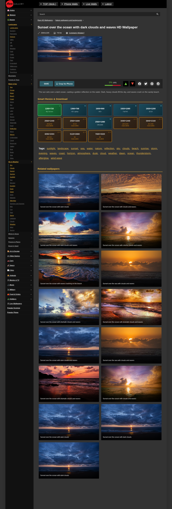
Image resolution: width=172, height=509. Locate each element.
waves (53, 153)
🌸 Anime (11, 10)
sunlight (51, 148)
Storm (12, 215)
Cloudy (12, 221)
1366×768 (75, 108)
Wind (11, 227)
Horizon (12, 36)
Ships (12, 158)
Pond (11, 125)
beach (135, 148)
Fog (11, 209)
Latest (108, 4)
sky (118, 148)
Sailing (12, 146)
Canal (12, 140)
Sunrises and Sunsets (17, 203)
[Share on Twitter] (145, 83)
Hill (11, 42)
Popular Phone (12, 312)
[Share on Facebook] (139, 83)
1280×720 (49, 108)
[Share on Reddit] (158, 83)
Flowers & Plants (14, 242)
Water (12, 93)
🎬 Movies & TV (13, 280)
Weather (12, 224)
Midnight (12, 198)
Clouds (12, 168)
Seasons (11, 238)
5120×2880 (75, 134)
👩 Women (11, 15)
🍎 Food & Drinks (14, 294)
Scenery (12, 31)
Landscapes (12, 24)
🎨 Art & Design (13, 251)
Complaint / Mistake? (76, 33)
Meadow (12, 48)
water (90, 148)
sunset (74, 148)
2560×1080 (100, 122)
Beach (12, 96)
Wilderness (13, 66)
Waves (12, 134)
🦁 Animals (11, 275)
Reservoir (13, 143)
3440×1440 (125, 121)
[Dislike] (132, 83)
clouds (125, 148)
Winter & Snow (13, 234)
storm (154, 148)
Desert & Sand (13, 246)
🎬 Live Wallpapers (14, 304)
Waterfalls (13, 123)
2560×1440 (49, 121)
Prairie (12, 57)
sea (82, 148)
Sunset (12, 171)
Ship (11, 155)
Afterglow (13, 200)
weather (112, 153)
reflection (109, 148)
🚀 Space (11, 265)
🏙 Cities (10, 270)
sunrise (145, 148)
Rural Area (13, 72)
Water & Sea (12, 84)
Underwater (14, 137)
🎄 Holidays (11, 299)
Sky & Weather (13, 162)
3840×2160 (151, 121)
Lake (11, 111)
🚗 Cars (10, 261)
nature (98, 148)
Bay (11, 105)
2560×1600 (75, 121)
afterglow (43, 158)
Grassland (13, 63)
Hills (11, 45)
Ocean (12, 90)
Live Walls (91, 4)
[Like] (125, 83)
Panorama (13, 34)
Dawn (12, 192)
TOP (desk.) (49, 4)
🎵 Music (10, 285)
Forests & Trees (13, 80)
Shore (12, 102)
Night (11, 195)
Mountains (12, 76)
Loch (11, 114)
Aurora (12, 230)
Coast (12, 99)
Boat (11, 149)
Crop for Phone (66, 84)
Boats (12, 152)
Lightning (13, 218)
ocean (130, 153)
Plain (11, 60)
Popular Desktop (13, 308)
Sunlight (12, 177)
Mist (11, 206)
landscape (63, 148)
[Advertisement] (134, 56)
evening (43, 153)
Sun (11, 180)
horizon (71, 153)
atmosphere (83, 153)
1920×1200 (151, 108)
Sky (11, 165)
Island (12, 108)
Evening (12, 186)
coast (62, 153)
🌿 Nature (11, 20)
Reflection (13, 128)
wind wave (56, 158)
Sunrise (12, 174)
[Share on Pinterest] (152, 83)
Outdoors (13, 69)
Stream (12, 120)
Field (11, 51)
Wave (12, 131)
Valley (12, 39)
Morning (12, 183)
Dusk (11, 189)
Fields (12, 54)
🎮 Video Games (13, 256)
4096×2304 (49, 134)
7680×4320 (100, 134)
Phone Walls (71, 4)
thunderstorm (143, 153)
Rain (11, 212)
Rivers (12, 117)
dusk (95, 153)
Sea (11, 87)
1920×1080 (125, 108)
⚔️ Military (11, 290)
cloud (103, 153)
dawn (122, 153)
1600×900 (100, 108)
